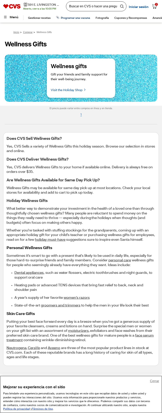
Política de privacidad (16, 408)
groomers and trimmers (60, 305)
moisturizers (78, 330)
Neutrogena (16, 347)
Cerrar (154, 381)
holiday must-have (50, 239)
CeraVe (34, 347)
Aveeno (54, 347)
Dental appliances (29, 272)
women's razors (77, 297)
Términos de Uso (42, 408)
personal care (119, 260)
